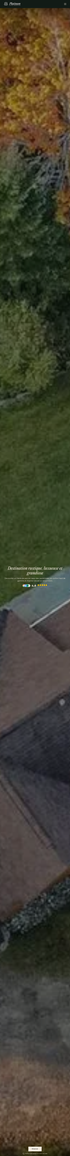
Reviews (42, 586)
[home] (12, 4)
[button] (65, 4)
